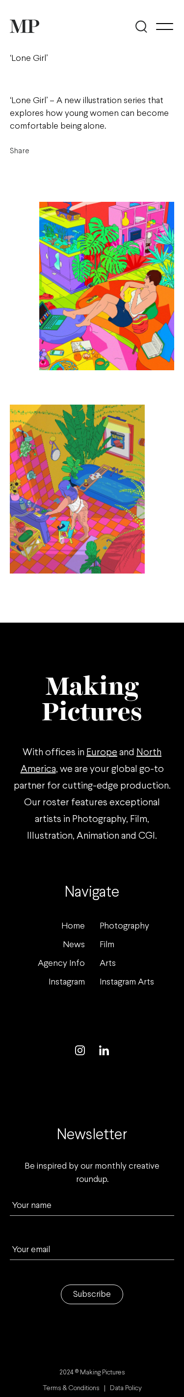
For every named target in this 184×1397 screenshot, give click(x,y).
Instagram (67, 982)
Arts (108, 963)
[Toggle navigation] (164, 26)
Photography (124, 926)
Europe (101, 752)
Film (107, 945)
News (74, 945)
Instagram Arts (127, 982)
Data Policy (126, 1388)
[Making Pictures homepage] (24, 26)
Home (73, 926)
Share (19, 151)
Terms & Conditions (71, 1388)
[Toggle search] (141, 26)
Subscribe (92, 1294)
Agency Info (61, 963)
